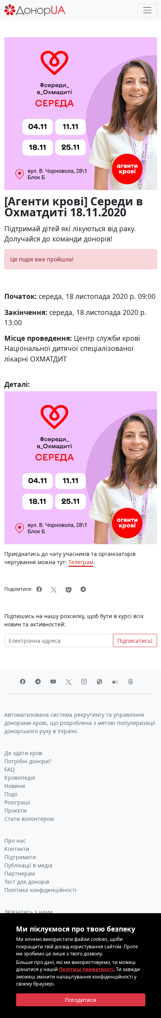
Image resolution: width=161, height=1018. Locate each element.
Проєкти (15, 810)
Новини (14, 786)
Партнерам (19, 873)
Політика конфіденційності (40, 890)
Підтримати (20, 857)
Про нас (15, 840)
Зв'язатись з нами (28, 911)
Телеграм (80, 562)
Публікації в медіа (28, 865)
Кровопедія (19, 777)
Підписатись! (134, 640)
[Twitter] (54, 589)
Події (11, 794)
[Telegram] (83, 589)
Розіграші (17, 802)
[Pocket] (68, 589)
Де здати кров (23, 753)
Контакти (16, 849)
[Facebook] (39, 589)
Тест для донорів (26, 881)
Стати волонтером (29, 818)
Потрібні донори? (27, 761)
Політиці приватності (86, 969)
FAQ (9, 769)
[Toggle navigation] (147, 10)
